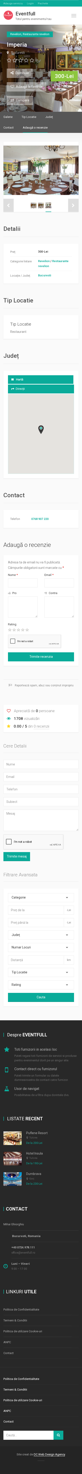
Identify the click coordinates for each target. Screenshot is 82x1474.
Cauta (41, 997)
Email (49, 575)
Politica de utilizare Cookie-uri (22, 1331)
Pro (14, 593)
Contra (52, 593)
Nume (13, 575)
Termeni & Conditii (15, 1320)
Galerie (8, 117)
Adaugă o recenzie (35, 127)
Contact (8, 127)
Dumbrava (33, 1174)
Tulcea (33, 1137)
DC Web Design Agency (49, 1454)
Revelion (44, 261)
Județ (49, 117)
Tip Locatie (29, 117)
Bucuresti (18, 52)
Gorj (31, 1178)
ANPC (7, 1342)
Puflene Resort (37, 1133)
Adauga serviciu (13, 3)
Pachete (43, 3)
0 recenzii (41, 726)
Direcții (20, 388)
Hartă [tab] (19, 379)
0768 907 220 (40, 519)
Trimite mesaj (17, 856)
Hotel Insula (34, 1153)
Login (30, 3)
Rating (12, 624)
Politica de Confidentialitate (21, 1309)
